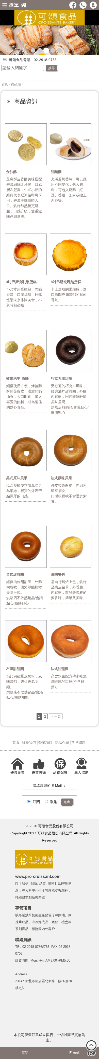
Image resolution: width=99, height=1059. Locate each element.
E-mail (74, 1053)
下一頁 (55, 716)
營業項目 (45, 743)
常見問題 (78, 743)
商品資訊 (17, 84)
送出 (67, 802)
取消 (53, 802)
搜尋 (51, 68)
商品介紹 (62, 743)
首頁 (5, 84)
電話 (24, 1053)
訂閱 (36, 802)
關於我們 (29, 743)
